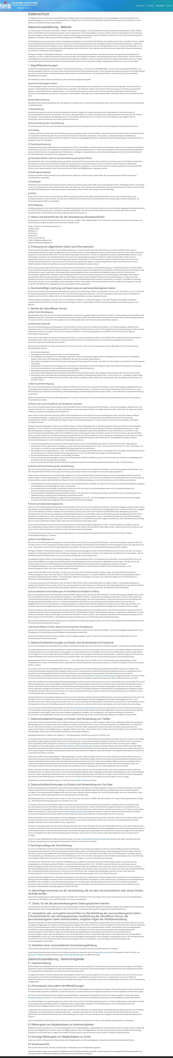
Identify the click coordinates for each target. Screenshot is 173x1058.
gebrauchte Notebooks (36, 955)
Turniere (150, 5)
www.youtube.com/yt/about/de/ (76, 811)
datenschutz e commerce (103, 952)
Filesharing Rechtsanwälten (74, 955)
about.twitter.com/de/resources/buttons (78, 746)
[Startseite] (5, 6)
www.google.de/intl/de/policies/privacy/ (95, 839)
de (29, 8)
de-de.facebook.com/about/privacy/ (84, 708)
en (26, 8)
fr (31, 8)
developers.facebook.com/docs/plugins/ (101, 676)
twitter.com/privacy (83, 780)
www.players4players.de (37, 998)
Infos (169, 5)
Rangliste (160, 5)
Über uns (140, 5)
